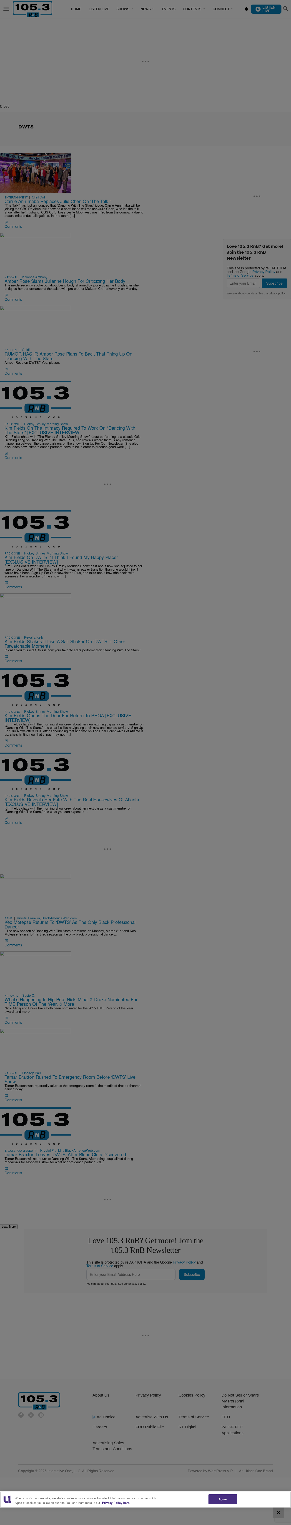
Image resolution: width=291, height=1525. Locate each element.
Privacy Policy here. (116, 1502)
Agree (222, 1499)
